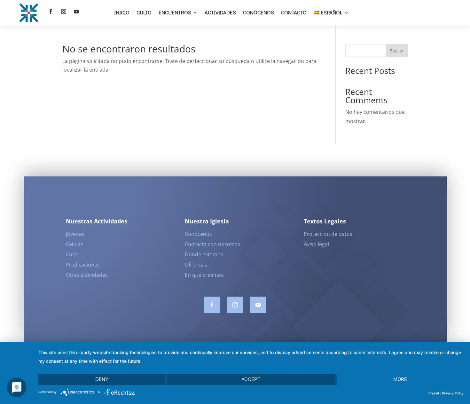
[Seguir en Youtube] (76, 11)
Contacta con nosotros (212, 244)
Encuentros (175, 12)
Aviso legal (316, 244)
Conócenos (258, 12)
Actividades (220, 12)
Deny (101, 379)
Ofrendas (196, 264)
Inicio (121, 12)
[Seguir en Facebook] (51, 11)
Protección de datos (328, 233)
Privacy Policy (453, 393)
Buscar (396, 51)
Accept (251, 379)
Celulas (74, 244)
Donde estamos (204, 254)
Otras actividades (87, 274)
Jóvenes (75, 233)
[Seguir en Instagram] (64, 11)
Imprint (433, 393)
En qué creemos (204, 274)
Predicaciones (83, 264)
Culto (144, 12)
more (400, 379)
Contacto (294, 12)
